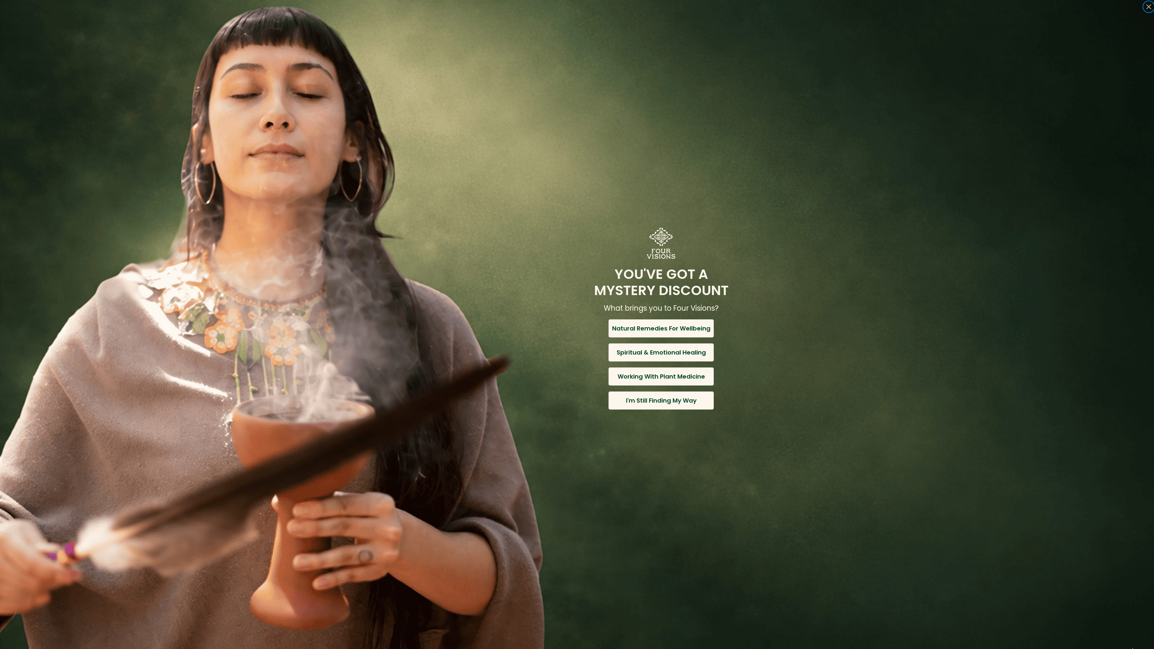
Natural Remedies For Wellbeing (661, 328)
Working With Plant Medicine (661, 376)
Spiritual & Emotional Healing (661, 352)
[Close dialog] (1148, 7)
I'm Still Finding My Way (661, 400)
